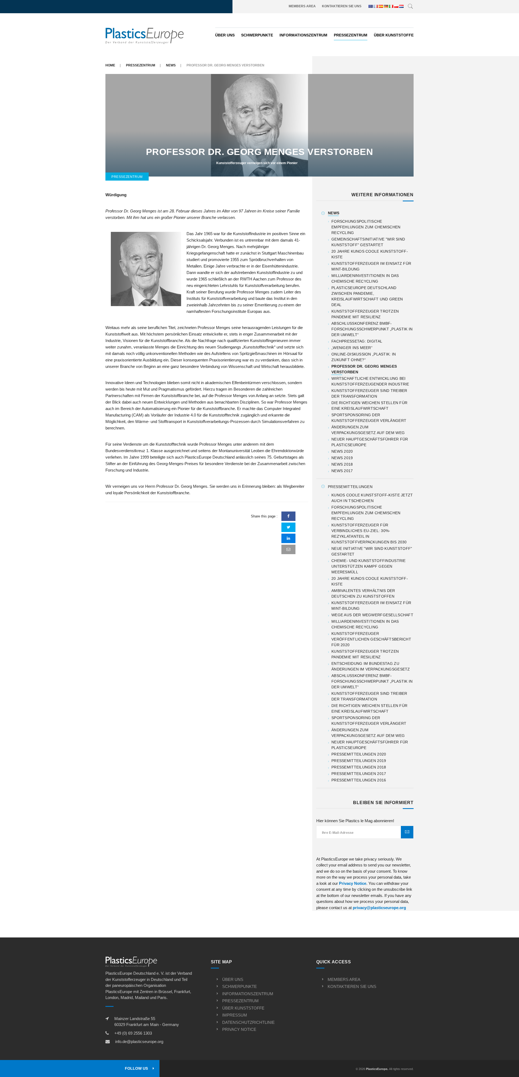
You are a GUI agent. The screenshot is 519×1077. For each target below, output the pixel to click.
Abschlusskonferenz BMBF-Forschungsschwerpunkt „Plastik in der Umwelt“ (371, 329)
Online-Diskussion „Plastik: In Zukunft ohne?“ (363, 357)
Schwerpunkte (257, 35)
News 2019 (342, 458)
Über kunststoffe (394, 35)
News (171, 65)
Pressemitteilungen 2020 (358, 754)
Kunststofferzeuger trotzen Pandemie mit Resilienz (365, 314)
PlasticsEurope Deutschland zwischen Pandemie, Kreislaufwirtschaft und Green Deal (367, 296)
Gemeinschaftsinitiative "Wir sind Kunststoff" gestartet (368, 242)
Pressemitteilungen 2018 (358, 767)
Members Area (302, 6)
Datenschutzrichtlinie (248, 1022)
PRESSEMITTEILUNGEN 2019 (358, 760)
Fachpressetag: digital (356, 341)
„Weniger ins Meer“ (351, 348)
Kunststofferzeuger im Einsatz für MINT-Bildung (371, 266)
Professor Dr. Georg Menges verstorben (364, 369)
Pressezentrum (350, 35)
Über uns (225, 35)
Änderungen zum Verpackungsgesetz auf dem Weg (368, 430)
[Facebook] (288, 516)
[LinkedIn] (288, 538)
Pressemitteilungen (350, 487)
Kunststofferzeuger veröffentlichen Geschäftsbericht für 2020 (371, 639)
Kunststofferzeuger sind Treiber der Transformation (369, 393)
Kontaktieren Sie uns (341, 6)
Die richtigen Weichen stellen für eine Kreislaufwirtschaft (369, 406)
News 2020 (342, 451)
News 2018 (342, 464)
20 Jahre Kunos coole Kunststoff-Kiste (369, 254)
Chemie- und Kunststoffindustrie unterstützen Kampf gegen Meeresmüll (368, 566)
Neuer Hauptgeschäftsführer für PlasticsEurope (369, 442)
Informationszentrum (303, 35)
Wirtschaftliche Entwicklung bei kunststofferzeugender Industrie (370, 381)
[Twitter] (288, 527)
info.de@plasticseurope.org (139, 1041)
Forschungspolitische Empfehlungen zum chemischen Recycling (366, 227)
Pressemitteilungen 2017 (358, 773)
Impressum (234, 1015)
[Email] (288, 549)
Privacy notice (239, 1029)
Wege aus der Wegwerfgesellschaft (372, 615)
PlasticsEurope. (377, 1069)
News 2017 (342, 471)
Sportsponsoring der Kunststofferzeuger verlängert (368, 418)
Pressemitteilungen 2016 (358, 780)
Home (110, 65)
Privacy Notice (352, 883)
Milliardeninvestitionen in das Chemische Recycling (365, 278)
